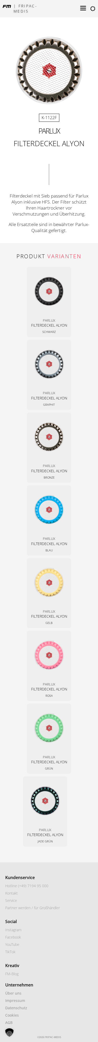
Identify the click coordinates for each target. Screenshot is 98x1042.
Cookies (12, 1015)
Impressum (15, 1000)
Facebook (13, 937)
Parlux (49, 131)
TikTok (10, 951)
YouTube (12, 944)
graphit (49, 405)
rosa (49, 696)
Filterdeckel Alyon (49, 325)
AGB (9, 1022)
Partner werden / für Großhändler (32, 907)
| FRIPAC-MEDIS (25, 8)
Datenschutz (16, 1007)
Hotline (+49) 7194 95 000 (26, 885)
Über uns (13, 993)
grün (49, 768)
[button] (9, 1032)
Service (11, 900)
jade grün (45, 841)
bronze (49, 477)
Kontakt (11, 893)
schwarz (49, 332)
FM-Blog (12, 973)
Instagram (13, 929)
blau (49, 550)
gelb (49, 623)
